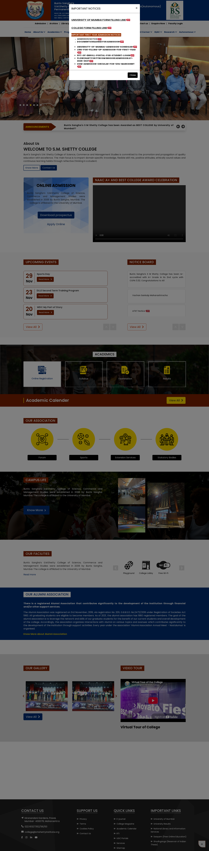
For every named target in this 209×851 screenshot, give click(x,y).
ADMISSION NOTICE (87, 39)
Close (133, 75)
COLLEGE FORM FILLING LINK (89, 28)
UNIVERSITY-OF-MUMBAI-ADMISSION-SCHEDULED (105, 46)
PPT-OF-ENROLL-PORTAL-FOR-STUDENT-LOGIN (103, 55)
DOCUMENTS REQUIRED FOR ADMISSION (98, 41)
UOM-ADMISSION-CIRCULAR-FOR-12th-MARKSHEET (105, 63)
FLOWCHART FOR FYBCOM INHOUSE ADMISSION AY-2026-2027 (105, 59)
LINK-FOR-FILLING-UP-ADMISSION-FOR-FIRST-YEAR (106, 49)
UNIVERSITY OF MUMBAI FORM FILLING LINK (98, 20)
